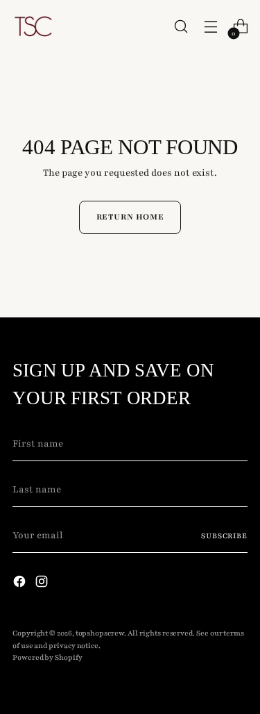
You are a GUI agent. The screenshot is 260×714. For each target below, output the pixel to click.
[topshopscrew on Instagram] (43, 584)
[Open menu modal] (210, 27)
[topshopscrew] (33, 26)
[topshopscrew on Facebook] (20, 584)
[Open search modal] (180, 27)
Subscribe (224, 536)
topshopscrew (100, 633)
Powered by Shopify (47, 657)
